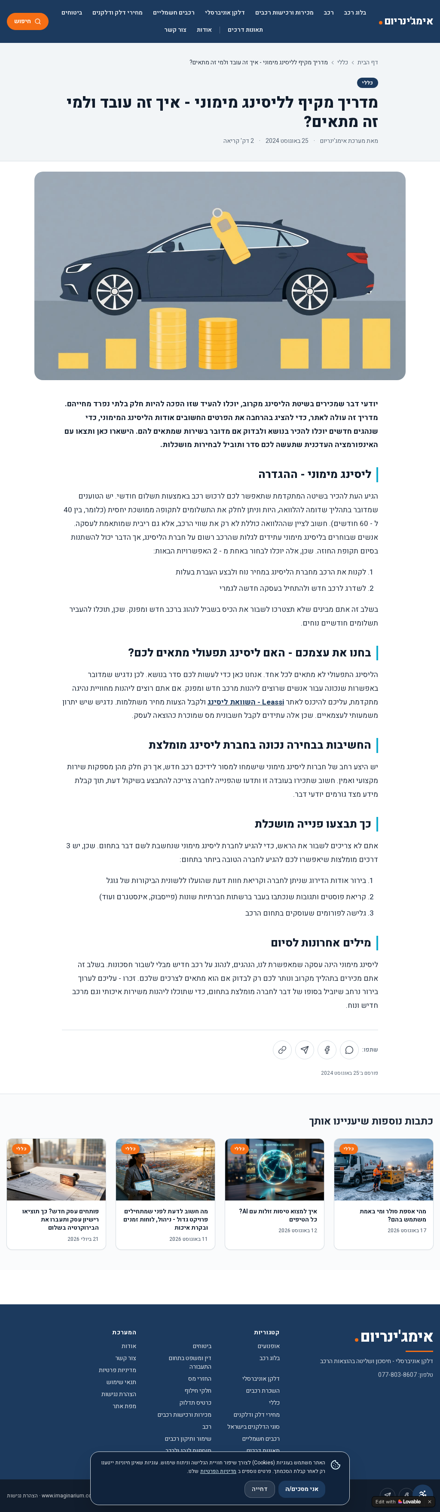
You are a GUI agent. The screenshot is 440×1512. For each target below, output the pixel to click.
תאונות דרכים (245, 29)
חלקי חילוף (197, 1390)
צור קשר (175, 29)
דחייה (260, 1489)
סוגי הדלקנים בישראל (253, 1426)
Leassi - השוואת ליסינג (246, 702)
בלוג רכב (355, 12)
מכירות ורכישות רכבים (284, 12)
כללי (342, 62)
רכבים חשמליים (174, 12)
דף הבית (368, 62)
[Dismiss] (430, 1502)
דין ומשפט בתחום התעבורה (190, 1362)
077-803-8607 (397, 1374)
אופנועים (269, 1346)
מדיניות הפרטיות (218, 1471)
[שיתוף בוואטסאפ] (349, 1049)
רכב (329, 12)
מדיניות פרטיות (117, 1370)
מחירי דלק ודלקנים (117, 12)
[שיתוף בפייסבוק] (327, 1049)
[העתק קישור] (282, 1049)
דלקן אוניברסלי (225, 12)
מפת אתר (124, 1406)
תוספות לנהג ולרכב (188, 1450)
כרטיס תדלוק (195, 1402)
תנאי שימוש (121, 1382)
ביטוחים (71, 12)
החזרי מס (199, 1378)
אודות (204, 29)
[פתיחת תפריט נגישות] (422, 1495)
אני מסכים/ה (301, 1489)
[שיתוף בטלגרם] (304, 1049)
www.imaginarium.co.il (68, 1496)
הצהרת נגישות (118, 1394)
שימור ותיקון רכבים (188, 1438)
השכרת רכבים (263, 1390)
